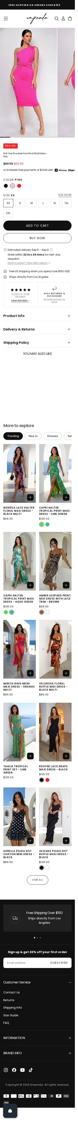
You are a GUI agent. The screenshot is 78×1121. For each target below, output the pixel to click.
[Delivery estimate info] (51, 249)
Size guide (65, 195)
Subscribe (59, 963)
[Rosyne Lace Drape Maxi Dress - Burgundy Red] (47, 780)
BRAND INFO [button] (12, 1053)
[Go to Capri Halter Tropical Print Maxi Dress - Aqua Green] (19, 561)
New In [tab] (33, 436)
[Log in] (63, 18)
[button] (5, 18)
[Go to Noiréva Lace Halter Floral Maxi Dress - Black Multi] (19, 473)
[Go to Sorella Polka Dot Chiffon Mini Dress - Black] (19, 816)
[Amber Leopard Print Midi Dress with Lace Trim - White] (47, 612)
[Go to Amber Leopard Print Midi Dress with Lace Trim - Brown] (55, 561)
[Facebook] (14, 1070)
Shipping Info (12, 1008)
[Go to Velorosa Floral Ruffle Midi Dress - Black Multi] (55, 649)
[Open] (10, 1111)
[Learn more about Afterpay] (60, 170)
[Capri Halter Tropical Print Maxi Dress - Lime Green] (42, 524)
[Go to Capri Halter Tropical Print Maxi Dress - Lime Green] (55, 473)
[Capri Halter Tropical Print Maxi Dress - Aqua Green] (47, 524)
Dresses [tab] (52, 436)
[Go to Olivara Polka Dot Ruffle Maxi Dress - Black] (55, 816)
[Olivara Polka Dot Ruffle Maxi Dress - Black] (42, 868)
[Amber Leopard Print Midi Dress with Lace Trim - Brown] (42, 612)
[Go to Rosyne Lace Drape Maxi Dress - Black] (55, 732)
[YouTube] (22, 1070)
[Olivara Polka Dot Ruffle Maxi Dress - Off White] (47, 868)
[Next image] (32, 473)
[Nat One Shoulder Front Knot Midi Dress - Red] (19, 186)
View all (37, 879)
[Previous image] (7, 473)
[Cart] (69, 18)
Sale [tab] (70, 436)
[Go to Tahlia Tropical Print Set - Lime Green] (19, 732)
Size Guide (10, 1015)
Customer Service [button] (17, 982)
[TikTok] (30, 1070)
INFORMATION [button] (14, 1037)
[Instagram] (5, 1070)
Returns (8, 1000)
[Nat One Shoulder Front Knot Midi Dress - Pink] (12, 186)
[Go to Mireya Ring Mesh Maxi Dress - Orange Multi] (19, 649)
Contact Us (11, 992)
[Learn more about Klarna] (73, 170)
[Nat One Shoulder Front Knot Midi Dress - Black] (6, 186)
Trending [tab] (13, 436)
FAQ (6, 1023)
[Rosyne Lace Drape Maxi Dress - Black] (42, 780)
